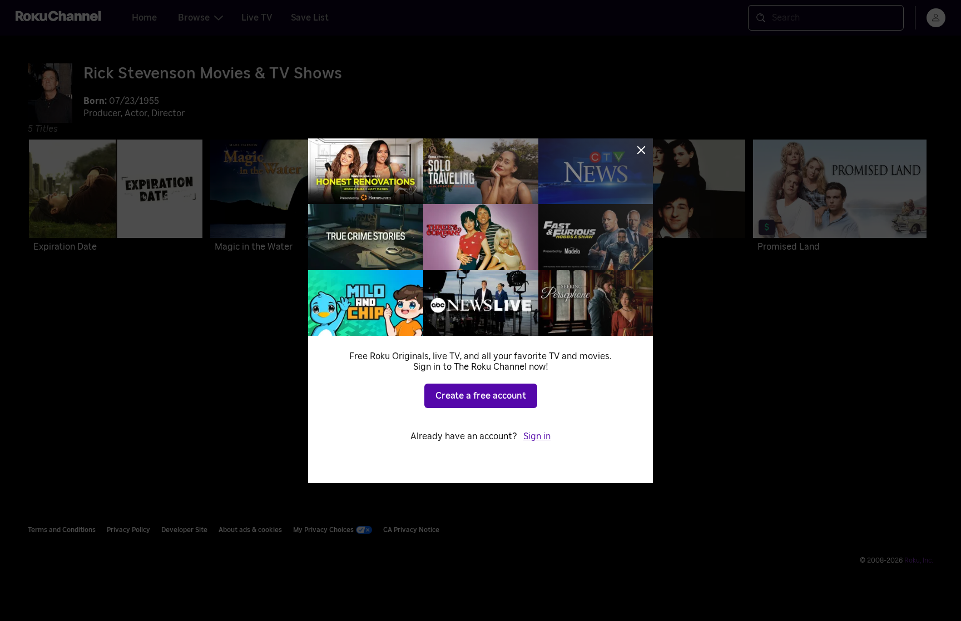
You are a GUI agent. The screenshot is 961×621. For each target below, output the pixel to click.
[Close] (641, 150)
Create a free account (480, 395)
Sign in (537, 436)
